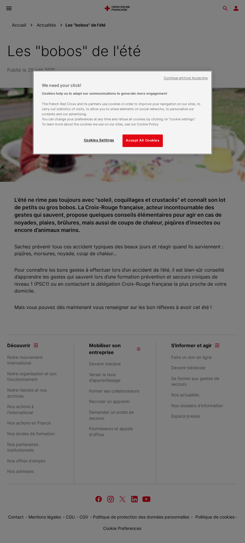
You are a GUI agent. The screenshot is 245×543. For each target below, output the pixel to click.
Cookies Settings (99, 140)
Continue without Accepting (186, 78)
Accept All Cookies (142, 140)
